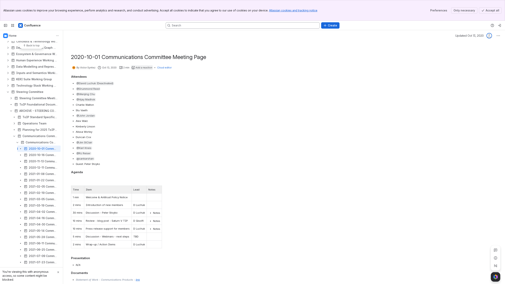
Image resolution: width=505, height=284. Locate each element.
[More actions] (57, 35)
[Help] (492, 25)
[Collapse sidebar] (5, 25)
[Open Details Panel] (495, 258)
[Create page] (495, 266)
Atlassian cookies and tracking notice (293, 10)
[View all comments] (495, 250)
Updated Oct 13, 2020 (469, 35)
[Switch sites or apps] (12, 25)
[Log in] (499, 25)
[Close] (58, 272)
